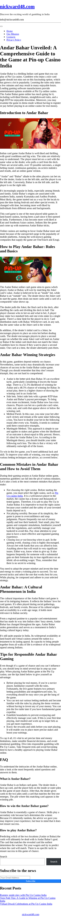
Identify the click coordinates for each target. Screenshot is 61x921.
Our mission (13, 34)
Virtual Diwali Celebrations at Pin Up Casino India (26, 903)
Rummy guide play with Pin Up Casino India (23, 895)
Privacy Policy (14, 40)
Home (10, 31)
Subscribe (30, 881)
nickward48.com (17, 6)
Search (3, 856)
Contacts (11, 37)
